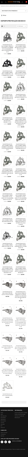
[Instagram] (9, 442)
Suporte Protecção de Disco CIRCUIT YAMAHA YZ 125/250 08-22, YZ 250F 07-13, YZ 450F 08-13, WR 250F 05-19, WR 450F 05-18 (21, 372)
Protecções (9, 6)
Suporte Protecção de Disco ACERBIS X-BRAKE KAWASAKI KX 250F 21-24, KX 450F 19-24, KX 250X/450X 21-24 (21, 171)
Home (2, 6)
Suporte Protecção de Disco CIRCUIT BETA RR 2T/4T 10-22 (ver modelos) (7, 293)
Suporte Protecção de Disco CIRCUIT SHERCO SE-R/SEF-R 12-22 (7, 347)
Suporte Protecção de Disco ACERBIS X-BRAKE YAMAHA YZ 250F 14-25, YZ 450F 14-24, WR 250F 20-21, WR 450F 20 (20, 269)
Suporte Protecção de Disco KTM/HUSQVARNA (7, 394)
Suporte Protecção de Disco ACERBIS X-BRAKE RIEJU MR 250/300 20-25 (7, 220)
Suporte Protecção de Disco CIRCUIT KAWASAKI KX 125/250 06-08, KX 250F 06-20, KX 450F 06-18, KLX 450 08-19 (7, 320)
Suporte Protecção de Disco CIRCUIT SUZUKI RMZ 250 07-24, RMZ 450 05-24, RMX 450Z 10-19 (20, 348)
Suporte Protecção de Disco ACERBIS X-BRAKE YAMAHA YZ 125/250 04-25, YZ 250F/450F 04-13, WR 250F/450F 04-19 (7, 269)
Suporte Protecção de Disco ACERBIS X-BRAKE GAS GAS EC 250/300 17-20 (21, 96)
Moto (4, 6)
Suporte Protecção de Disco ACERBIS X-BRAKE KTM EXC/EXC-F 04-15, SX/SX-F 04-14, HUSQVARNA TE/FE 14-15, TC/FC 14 (7, 196)
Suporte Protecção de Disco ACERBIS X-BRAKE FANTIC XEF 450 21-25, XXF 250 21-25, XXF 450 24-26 (7, 96)
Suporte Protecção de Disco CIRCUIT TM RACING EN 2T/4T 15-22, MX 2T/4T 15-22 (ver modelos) (7, 371)
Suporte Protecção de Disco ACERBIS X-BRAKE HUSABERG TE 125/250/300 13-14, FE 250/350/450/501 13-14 (7, 146)
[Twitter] (5, 442)
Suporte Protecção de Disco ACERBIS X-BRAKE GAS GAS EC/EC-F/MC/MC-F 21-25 (7, 120)
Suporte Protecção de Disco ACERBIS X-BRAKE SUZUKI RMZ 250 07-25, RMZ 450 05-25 (21, 245)
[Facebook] (2, 442)
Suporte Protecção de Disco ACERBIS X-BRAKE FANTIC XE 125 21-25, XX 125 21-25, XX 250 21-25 (20, 73)
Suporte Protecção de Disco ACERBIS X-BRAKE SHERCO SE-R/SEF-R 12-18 (7, 245)
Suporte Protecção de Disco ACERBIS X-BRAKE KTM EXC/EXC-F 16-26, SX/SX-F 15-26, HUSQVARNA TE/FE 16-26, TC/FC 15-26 (21, 196)
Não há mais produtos (14, 402)
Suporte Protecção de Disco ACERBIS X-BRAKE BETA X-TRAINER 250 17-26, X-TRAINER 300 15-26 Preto (7, 73)
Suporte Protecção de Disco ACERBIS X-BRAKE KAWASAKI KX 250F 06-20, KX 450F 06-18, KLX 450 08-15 (7, 171)
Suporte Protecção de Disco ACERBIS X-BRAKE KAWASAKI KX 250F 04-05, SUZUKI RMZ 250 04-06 (20, 146)
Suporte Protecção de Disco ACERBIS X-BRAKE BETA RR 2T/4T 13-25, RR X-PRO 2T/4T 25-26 (20, 47)
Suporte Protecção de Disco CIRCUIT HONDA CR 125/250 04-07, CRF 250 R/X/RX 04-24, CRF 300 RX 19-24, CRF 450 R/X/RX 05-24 (20, 295)
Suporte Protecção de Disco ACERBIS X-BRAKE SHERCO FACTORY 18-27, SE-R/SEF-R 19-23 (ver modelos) (20, 221)
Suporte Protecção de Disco (19, 6)
